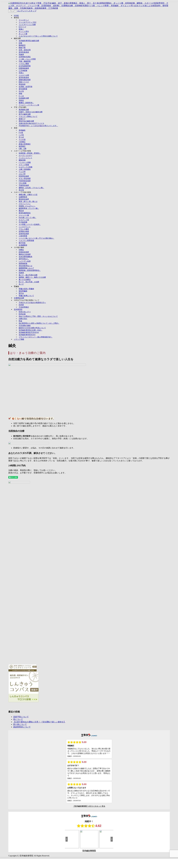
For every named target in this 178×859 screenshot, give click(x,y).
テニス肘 (22, 172)
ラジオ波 (22, 139)
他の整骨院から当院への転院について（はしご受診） (39, 323)
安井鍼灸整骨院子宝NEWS (29, 332)
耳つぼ (21, 137)
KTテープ (22, 27)
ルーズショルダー (25, 155)
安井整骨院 (18, 309)
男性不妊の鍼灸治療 (26, 121)
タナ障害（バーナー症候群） (30, 224)
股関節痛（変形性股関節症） (30, 270)
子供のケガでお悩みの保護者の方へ (32, 302)
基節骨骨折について (22, 727)
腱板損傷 (22, 160)
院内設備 (22, 314)
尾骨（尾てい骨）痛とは (28, 201)
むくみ (21, 96)
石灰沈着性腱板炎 (25, 257)
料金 (20, 321)
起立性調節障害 (25, 66)
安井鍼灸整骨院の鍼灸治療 (29, 41)
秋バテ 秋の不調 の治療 (29, 282)
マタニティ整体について (28, 116)
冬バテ (21, 284)
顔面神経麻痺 (24, 68)
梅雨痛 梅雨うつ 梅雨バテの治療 (32, 277)
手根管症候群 (24, 185)
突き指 (21, 190)
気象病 (21, 54)
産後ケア (22, 119)
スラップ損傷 (24, 165)
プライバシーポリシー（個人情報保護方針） (36, 337)
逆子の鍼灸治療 (25, 114)
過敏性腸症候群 (25, 80)
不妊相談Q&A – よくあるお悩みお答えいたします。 (38, 126)
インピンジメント (25, 158)
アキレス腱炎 (24, 229)
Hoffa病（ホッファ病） (27, 217)
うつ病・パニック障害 (27, 59)
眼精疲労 (22, 45)
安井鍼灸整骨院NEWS (27, 335)
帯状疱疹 (22, 84)
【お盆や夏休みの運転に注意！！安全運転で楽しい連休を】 (39, 722)
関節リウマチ (24, 82)
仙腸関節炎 (23, 197)
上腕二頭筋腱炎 (25, 169)
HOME (16, 15)
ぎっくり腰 (23, 34)
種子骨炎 (22, 243)
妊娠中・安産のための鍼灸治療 (31, 112)
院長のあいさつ (25, 312)
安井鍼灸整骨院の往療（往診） (31, 330)
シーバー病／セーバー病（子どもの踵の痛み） (36, 238)
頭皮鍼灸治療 (24, 98)
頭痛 (20, 43)
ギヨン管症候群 (25, 178)
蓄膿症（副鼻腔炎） (26, 103)
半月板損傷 (23, 222)
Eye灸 (21, 132)
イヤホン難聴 (24, 64)
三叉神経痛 (23, 70)
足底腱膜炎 (23, 245)
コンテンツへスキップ (26, 11)
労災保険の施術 (25, 325)
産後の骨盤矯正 (25, 144)
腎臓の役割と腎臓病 (26, 289)
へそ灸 (21, 135)
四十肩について (20, 724)
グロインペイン (25, 204)
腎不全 (21, 293)
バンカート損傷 (25, 162)
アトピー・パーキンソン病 (29, 105)
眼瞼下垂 (22, 47)
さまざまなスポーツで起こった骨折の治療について (38, 36)
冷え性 (21, 91)
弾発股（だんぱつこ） (27, 206)
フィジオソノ (24, 20)
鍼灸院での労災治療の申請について (32, 328)
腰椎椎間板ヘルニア (26, 268)
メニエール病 (24, 75)
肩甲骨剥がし (24, 259)
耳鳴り (21, 73)
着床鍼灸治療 (24, 110)
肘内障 (21, 305)
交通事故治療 (19, 298)
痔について (18, 719)
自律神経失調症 (25, 57)
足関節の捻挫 (24, 231)
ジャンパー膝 (24, 215)
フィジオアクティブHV (27, 22)
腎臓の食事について (26, 296)
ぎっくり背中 (24, 31)
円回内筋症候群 (25, 181)
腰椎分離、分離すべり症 (28, 194)
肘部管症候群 (24, 176)
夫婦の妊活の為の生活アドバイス (31, 123)
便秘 (20, 93)
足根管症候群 (24, 234)
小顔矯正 (22, 142)
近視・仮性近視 (25, 50)
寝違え (21, 29)
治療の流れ (23, 319)
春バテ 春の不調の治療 (28, 275)
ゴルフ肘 (22, 174)
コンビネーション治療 (27, 25)
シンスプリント (25, 227)
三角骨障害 (23, 236)
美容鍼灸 (22, 130)
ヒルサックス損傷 (25, 167)
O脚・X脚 (22, 149)
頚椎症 (21, 250)
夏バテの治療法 (25, 279)
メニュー (12, 11)
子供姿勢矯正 (24, 307)
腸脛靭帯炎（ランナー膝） (29, 208)
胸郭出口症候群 (25, 254)
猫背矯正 (22, 146)
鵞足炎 (21, 211)
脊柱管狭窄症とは (25, 266)
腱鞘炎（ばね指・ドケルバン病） (31, 188)
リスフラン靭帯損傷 (26, 240)
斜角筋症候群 (24, 252)
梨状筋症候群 (24, 199)
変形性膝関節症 (25, 213)
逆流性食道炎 (24, 52)
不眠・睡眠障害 (25, 61)
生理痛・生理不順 (25, 87)
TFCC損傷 (22, 183)
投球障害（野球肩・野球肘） (30, 153)
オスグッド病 (24, 220)
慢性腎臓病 (23, 291)
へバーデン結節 (25, 261)
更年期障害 (23, 89)
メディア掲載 (19, 339)
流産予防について (21, 717)
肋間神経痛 (23, 263)
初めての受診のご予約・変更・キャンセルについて (38, 316)
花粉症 (21, 100)
